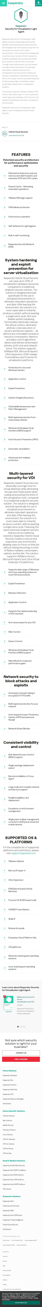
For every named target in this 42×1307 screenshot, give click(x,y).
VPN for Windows (9, 1139)
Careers (5, 1284)
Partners (5, 1261)
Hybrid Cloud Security (10, 1225)
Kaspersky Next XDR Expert (12, 1215)
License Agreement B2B (9, 1245)
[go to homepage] (15, 3)
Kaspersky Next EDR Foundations (14, 1170)
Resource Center (7, 1270)
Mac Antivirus (7, 1120)
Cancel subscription (21, 1245)
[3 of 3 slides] (24, 1026)
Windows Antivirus (9, 1130)
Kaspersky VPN (8, 1094)
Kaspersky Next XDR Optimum (13, 1179)
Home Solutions (9, 1071)
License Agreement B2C (31, 1240)
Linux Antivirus (8, 1134)
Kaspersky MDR (8, 1210)
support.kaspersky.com (23, 853)
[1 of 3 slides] (18, 1026)
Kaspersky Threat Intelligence (13, 1220)
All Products (7, 1189)
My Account (38, 4)
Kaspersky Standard (10, 1075)
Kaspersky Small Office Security (14, 1165)
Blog (4, 1265)
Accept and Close (21, 1302)
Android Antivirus (9, 1116)
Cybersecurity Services (11, 1206)
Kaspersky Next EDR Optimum (13, 1175)
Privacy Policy (6, 1240)
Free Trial (21, 135)
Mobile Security (8, 1125)
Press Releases (6, 1275)
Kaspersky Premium (9, 1085)
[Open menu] (3, 3)
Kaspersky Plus (8, 1080)
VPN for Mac (7, 1153)
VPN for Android (8, 1144)
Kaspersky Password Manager (13, 1099)
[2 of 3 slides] (21, 1026)
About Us (5, 1256)
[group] (21, 1008)
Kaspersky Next (8, 1201)
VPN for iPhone (8, 1149)
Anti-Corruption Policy (17, 1240)
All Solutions (7, 1104)
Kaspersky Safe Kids (10, 1089)
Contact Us (6, 1251)
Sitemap (5, 1280)
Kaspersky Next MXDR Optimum (14, 1184)
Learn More (13, 135)
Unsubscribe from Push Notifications (12, 1289)
